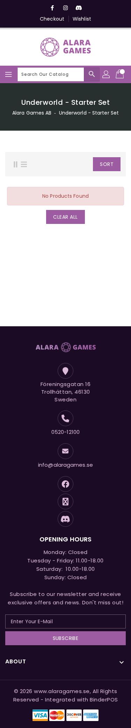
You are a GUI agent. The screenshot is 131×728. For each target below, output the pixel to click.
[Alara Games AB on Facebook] (52, 8)
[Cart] (121, 74)
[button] (82, 164)
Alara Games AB (31, 112)
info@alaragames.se (65, 464)
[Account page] (107, 74)
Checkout (52, 18)
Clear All (65, 216)
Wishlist (82, 18)
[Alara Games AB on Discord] (79, 8)
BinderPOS (104, 699)
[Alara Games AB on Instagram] (65, 8)
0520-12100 (65, 432)
